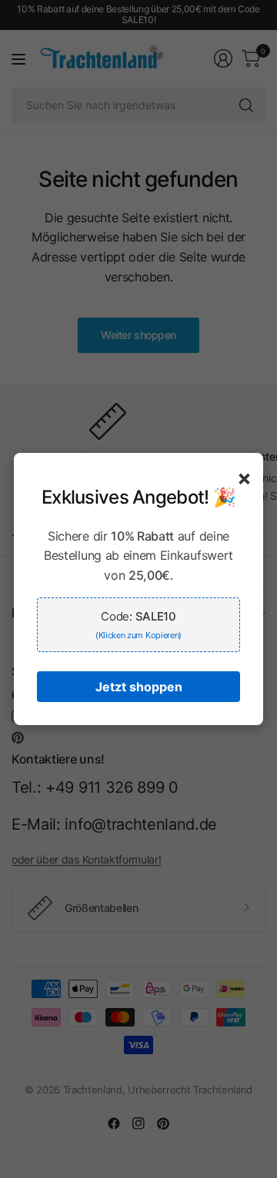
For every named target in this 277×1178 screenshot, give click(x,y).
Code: (138, 625)
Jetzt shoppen (138, 686)
